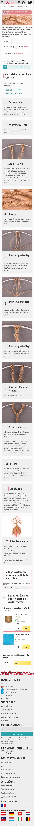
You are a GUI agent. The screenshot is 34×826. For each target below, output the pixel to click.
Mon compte (5, 721)
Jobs (2, 766)
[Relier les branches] (17, 412)
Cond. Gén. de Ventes (8, 773)
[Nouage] (17, 199)
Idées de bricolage (9, 793)
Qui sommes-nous (7, 762)
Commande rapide (7, 706)
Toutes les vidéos (8, 789)
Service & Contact (6, 710)
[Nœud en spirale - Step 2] (17, 287)
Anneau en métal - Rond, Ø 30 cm (14, 93)
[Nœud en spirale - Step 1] (17, 240)
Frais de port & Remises (8, 713)
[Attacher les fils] (17, 149)
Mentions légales (6, 769)
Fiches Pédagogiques (10, 797)
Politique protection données (10, 777)
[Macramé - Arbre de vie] (17, 20)
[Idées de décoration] (17, 526)
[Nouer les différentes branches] (17, 372)
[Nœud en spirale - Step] (17, 331)
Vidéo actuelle (7, 786)
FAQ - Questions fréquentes (10, 717)
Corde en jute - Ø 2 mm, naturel (13, 90)
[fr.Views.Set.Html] (26, 628)
